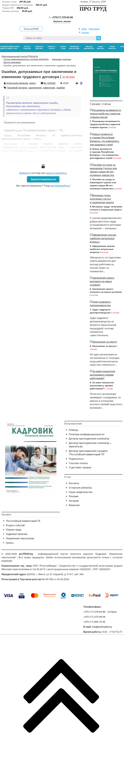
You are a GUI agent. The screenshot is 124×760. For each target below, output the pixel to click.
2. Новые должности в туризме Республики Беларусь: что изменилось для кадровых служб (104, 153)
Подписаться (76, 458)
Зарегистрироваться (43, 179)
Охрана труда (13, 529)
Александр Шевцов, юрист (21, 83)
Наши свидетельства (80, 492)
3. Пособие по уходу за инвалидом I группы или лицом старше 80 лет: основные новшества (103, 184)
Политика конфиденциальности (86, 434)
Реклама (73, 496)
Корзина (85, 32)
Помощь (73, 430)
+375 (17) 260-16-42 (94, 621)
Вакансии (74, 505)
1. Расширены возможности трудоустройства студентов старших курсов (105, 124)
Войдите (24, 173)
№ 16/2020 (49, 83)
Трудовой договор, (17, 87)
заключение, (35, 87)
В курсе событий (15, 525)
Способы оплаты (78, 463)
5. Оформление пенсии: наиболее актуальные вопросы (102, 249)
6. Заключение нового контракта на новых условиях (106, 290)
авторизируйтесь (60, 185)
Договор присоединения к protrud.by (89, 438)
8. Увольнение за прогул (103, 345)
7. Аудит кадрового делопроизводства (100, 311)
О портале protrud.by (80, 487)
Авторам (74, 500)
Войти (84, 28)
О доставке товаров (80, 467)
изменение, (49, 87)
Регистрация (94, 28)
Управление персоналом (20, 538)
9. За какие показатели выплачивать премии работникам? (102, 385)
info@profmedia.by (102, 626)
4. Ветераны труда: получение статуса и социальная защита (106, 208)
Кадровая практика (17, 534)
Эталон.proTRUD (31, 28)
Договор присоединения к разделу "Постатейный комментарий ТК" (88, 452)
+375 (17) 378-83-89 (94, 611)
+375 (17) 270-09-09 (94, 616)
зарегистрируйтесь (56, 173)
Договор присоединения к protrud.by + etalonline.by (90, 444)
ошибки (60, 87)
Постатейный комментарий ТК (23, 521)
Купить (10, 542)
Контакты (74, 483)
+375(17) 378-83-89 (62, 17)
